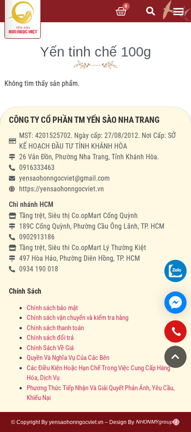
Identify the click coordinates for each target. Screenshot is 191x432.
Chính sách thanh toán (55, 328)
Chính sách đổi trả (50, 338)
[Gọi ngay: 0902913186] (175, 334)
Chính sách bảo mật (53, 308)
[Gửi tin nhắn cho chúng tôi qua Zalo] (175, 271)
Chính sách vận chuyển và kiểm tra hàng (77, 318)
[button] (178, 11)
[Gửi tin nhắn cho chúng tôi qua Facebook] (175, 302)
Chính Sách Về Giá (50, 348)
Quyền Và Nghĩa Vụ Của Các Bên (68, 358)
